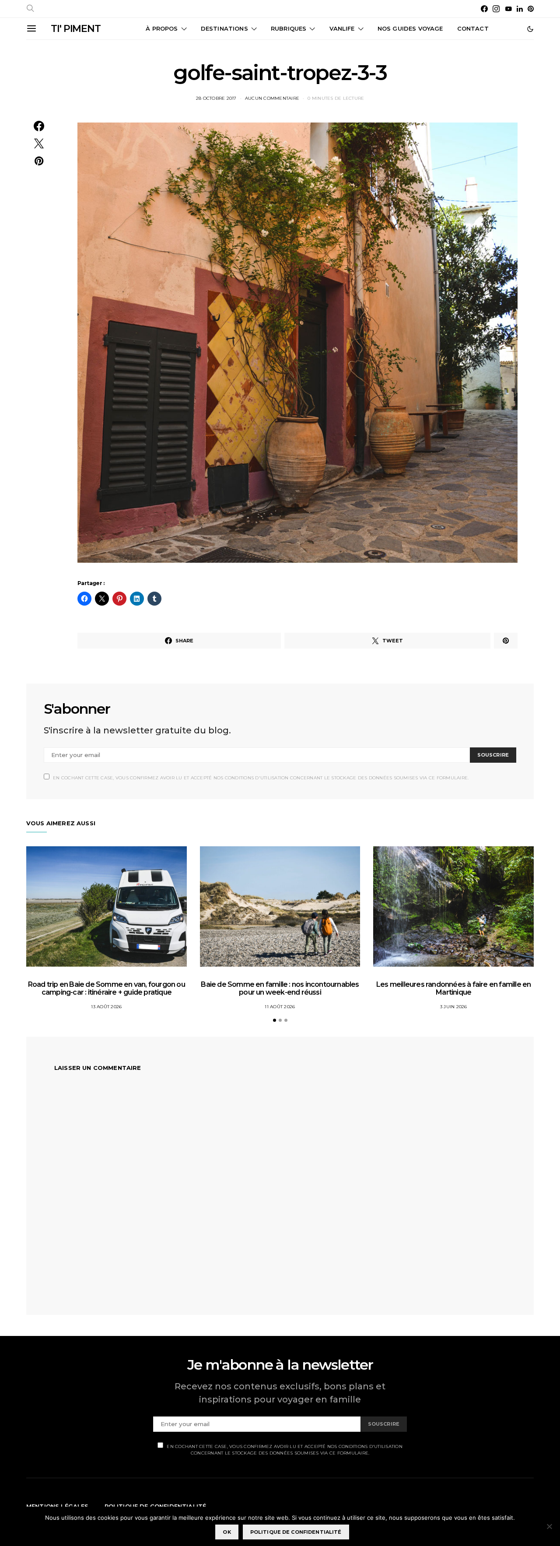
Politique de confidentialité (296, 1532)
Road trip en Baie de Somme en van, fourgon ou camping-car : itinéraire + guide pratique (106, 988)
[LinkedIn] (520, 8)
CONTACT (473, 28)
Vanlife (342, 28)
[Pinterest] (531, 8)
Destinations (224, 28)
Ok (227, 1532)
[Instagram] (496, 8)
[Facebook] (484, 8)
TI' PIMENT (76, 29)
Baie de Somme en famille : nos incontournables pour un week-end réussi (280, 988)
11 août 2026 (280, 1007)
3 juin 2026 (453, 1007)
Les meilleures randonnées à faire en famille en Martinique (453, 988)
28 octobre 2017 (216, 98)
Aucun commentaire (272, 98)
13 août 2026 (106, 1007)
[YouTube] (508, 8)
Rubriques (288, 28)
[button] (530, 28)
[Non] (549, 1526)
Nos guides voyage (410, 28)
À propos (162, 28)
